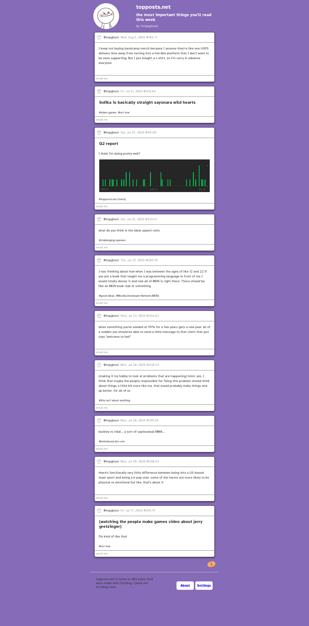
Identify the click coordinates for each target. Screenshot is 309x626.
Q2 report (108, 144)
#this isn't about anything (114, 400)
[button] (211, 564)
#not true (124, 112)
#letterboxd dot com (112, 441)
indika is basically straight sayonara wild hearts (147, 103)
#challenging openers (112, 240)
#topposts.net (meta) (112, 199)
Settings (204, 585)
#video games (108, 112)
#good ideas (107, 295)
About (185, 585)
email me (102, 78)
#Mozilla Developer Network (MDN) (137, 295)
